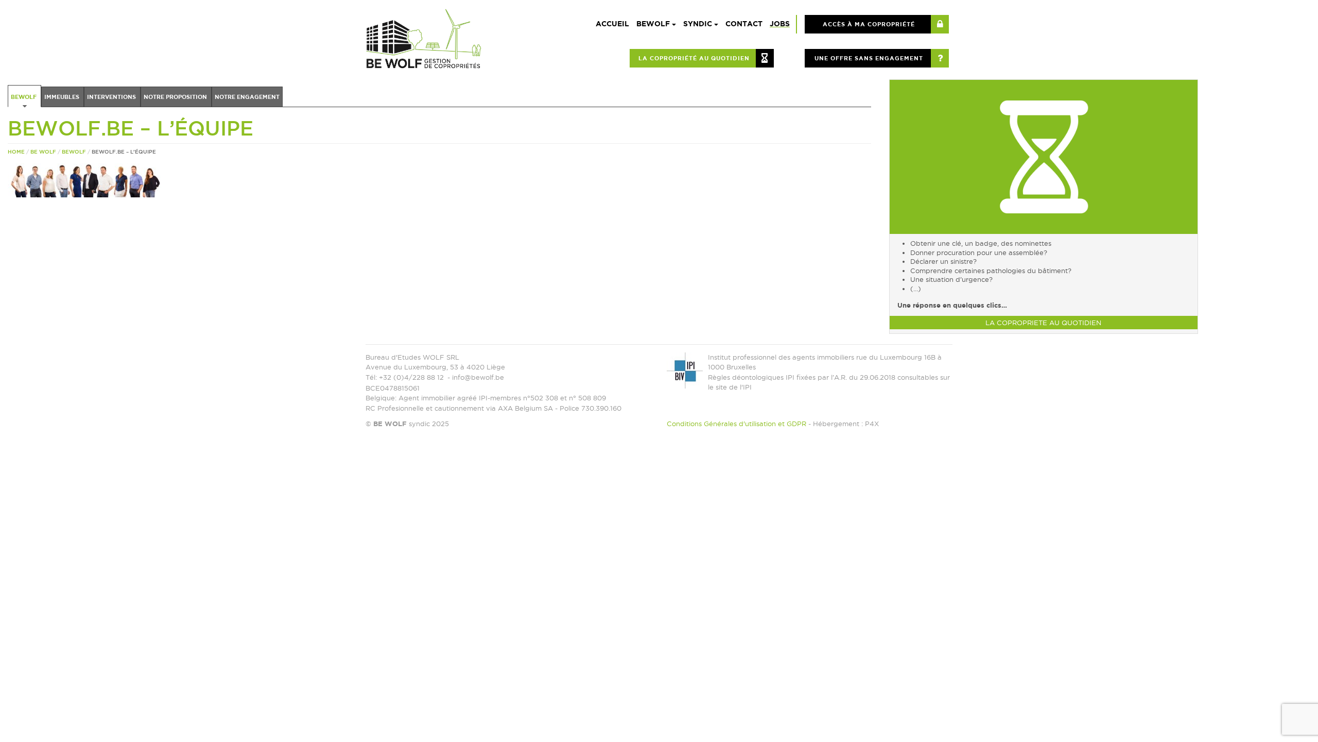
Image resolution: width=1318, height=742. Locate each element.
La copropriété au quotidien (694, 58)
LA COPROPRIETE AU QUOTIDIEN (1043, 322)
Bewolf (24, 96)
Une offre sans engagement (868, 58)
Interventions (112, 96)
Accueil (612, 23)
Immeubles (62, 96)
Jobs (780, 23)
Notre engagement (247, 96)
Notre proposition (176, 96)
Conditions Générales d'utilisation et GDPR (736, 423)
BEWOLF (654, 23)
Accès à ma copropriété (869, 24)
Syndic (698, 23)
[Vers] (1044, 156)
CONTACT (743, 23)
